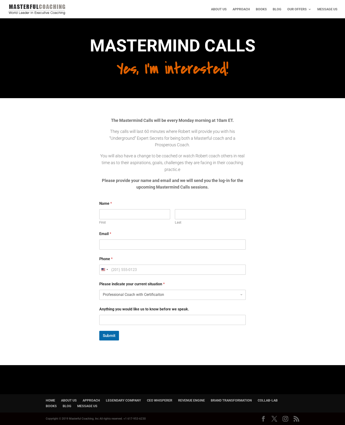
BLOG (277, 9)
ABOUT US (219, 9)
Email (105, 234)
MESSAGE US (327, 9)
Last (178, 222)
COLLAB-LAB (268, 400)
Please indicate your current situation (132, 284)
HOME (50, 400)
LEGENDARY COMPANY (123, 400)
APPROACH (241, 9)
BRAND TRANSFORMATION (231, 400)
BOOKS (261, 9)
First (102, 222)
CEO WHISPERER (159, 400)
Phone (106, 259)
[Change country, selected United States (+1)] (104, 270)
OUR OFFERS (297, 9)
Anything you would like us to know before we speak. (144, 309)
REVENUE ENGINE (191, 400)
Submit (109, 335)
